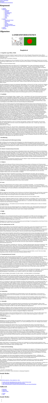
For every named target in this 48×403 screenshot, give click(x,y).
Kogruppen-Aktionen (9, 24)
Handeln (4, 18)
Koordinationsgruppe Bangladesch (6, 2)
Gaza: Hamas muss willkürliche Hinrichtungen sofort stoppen (13, 383)
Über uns (6, 26)
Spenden (4, 27)
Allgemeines (7, 10)
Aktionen (6, 23)
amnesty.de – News (16, 380)
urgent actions (7, 21)
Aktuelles (4, 8)
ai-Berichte (7, 11)
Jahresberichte (7, 13)
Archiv (6, 17)
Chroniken (7, 15)
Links (6, 16)
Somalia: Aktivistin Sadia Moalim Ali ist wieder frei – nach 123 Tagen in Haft (16, 382)
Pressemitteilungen (8, 12)
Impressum (4, 28)
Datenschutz (4, 390)
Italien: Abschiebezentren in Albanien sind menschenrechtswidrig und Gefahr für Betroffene (19, 384)
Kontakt (3, 393)
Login (3, 394)
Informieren (4, 9)
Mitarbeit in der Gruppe (9, 20)
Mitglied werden (5, 391)
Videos (6, 14)
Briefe (6, 22)
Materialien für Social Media (10, 25)
